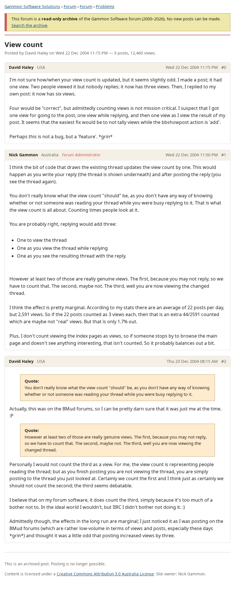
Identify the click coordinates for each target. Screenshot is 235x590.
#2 (223, 361)
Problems (105, 6)
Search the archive (29, 25)
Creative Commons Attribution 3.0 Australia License (105, 574)
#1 (223, 154)
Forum (70, 6)
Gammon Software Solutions (32, 6)
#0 (223, 67)
